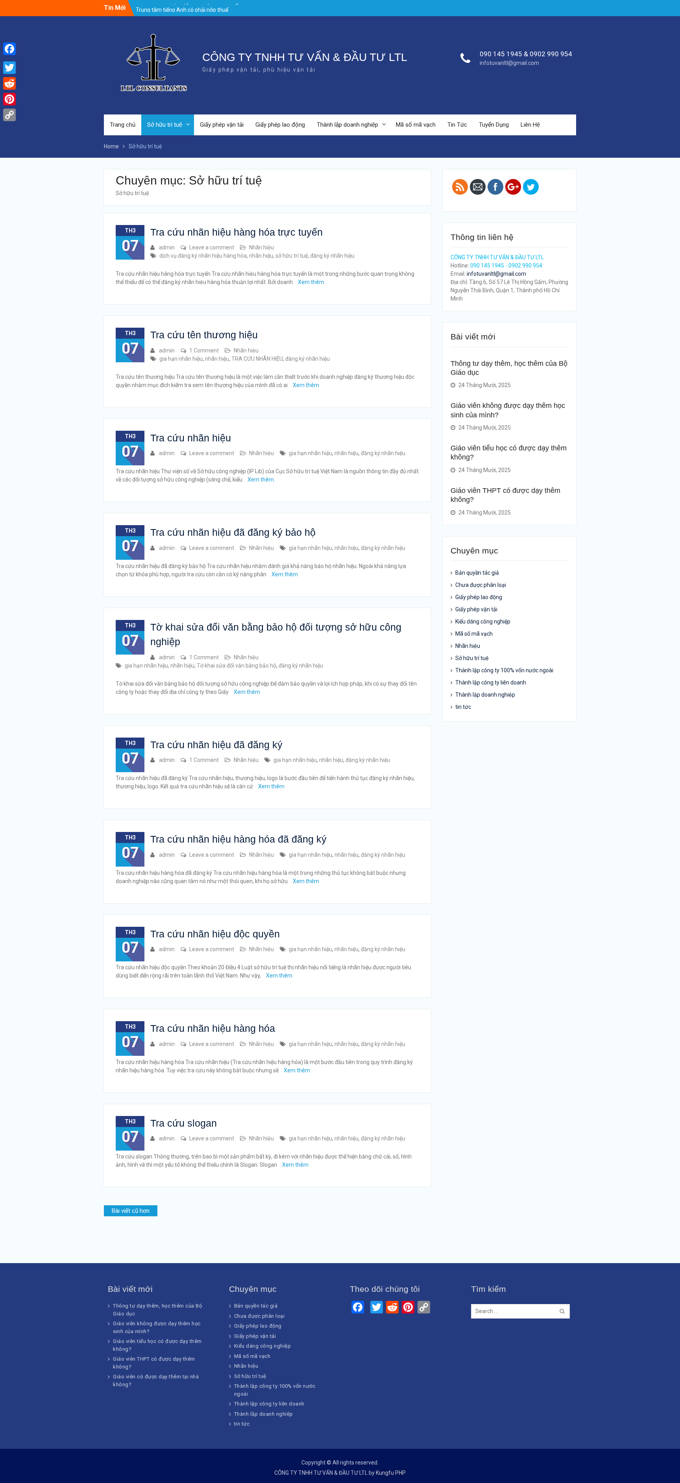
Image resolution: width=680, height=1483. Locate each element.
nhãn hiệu (261, 256)
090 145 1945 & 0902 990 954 (526, 54)
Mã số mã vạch (416, 124)
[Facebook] (9, 49)
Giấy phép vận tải (222, 124)
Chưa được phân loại (480, 585)
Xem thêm (311, 282)
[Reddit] (9, 83)
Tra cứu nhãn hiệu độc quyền (215, 933)
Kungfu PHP (391, 1473)
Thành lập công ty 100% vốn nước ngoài (504, 670)
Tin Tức (457, 124)
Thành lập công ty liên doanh (490, 682)
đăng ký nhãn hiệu (332, 256)
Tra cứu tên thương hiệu (204, 334)
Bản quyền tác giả (477, 573)
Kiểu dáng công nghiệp (482, 621)
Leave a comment (211, 247)
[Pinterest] (9, 99)
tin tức (463, 707)
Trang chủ (122, 124)
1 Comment (204, 350)
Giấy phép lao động (280, 124)
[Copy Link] (9, 115)
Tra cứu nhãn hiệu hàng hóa (212, 1028)
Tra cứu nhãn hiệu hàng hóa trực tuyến (236, 232)
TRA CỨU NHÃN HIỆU (257, 359)
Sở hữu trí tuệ (164, 124)
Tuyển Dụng (494, 124)
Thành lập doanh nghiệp (347, 124)
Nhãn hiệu (261, 247)
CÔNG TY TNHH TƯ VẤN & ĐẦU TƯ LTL (304, 57)
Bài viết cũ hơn (131, 1210)
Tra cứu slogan (183, 1123)
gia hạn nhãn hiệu (181, 359)
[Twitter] (9, 68)
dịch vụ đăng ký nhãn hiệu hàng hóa (203, 256)
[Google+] (9, 58)
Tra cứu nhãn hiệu (190, 437)
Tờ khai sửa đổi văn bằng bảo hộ (236, 665)
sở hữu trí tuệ (291, 256)
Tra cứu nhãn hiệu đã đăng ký (216, 744)
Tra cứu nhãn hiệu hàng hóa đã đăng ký (238, 839)
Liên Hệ (530, 124)
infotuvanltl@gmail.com (509, 63)
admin (167, 247)
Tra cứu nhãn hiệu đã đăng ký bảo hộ (233, 532)
